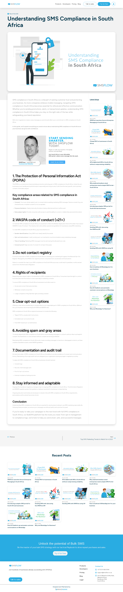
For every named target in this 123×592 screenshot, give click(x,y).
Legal (81, 580)
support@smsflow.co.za (104, 572)
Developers (84, 569)
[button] (58, 4)
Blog (81, 576)
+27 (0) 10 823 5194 (103, 569)
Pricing (82, 572)
